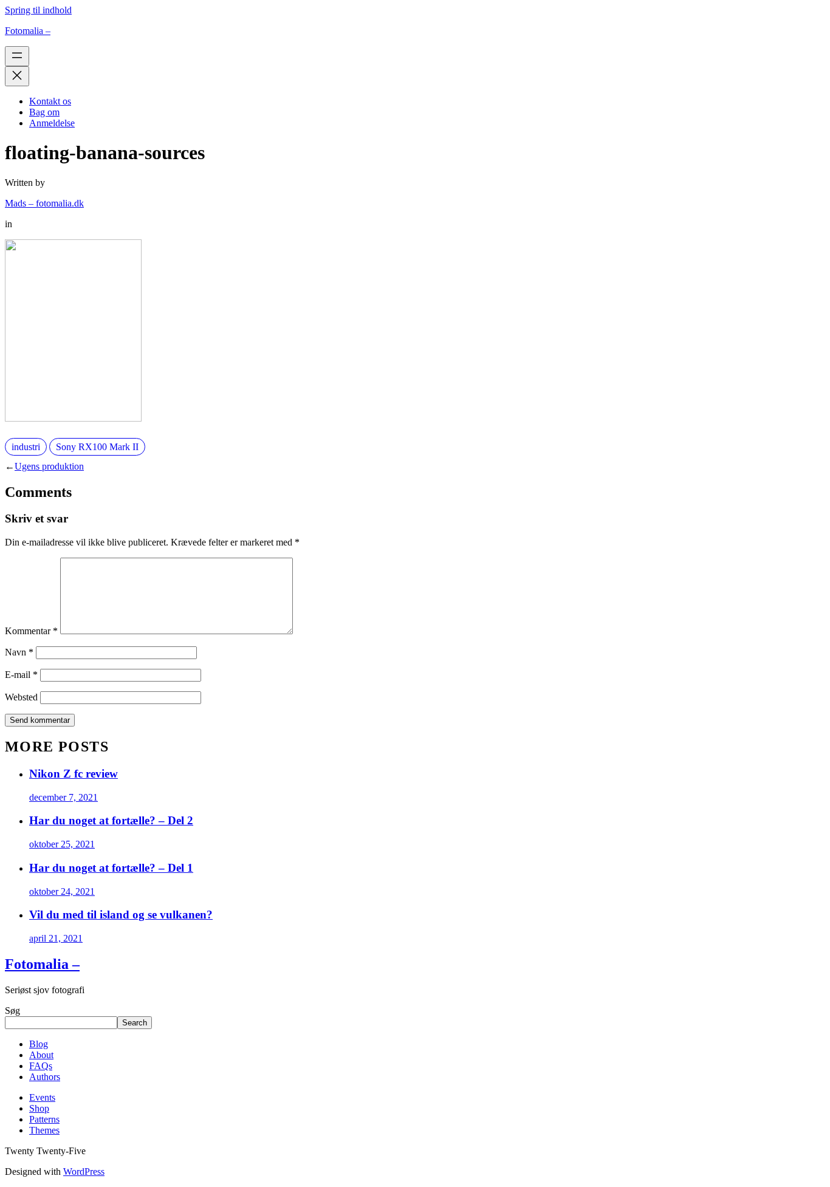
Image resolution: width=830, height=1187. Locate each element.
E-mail (21, 674)
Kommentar (31, 631)
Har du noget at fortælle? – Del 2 (111, 820)
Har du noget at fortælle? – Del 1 (111, 867)
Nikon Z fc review (73, 773)
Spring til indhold (38, 10)
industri (26, 447)
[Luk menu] (17, 76)
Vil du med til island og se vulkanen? (121, 914)
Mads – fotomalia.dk (44, 203)
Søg (12, 1010)
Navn (19, 652)
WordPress (84, 1171)
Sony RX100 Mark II (97, 447)
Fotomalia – (27, 31)
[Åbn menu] (17, 56)
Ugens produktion (49, 466)
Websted (21, 697)
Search (134, 1022)
